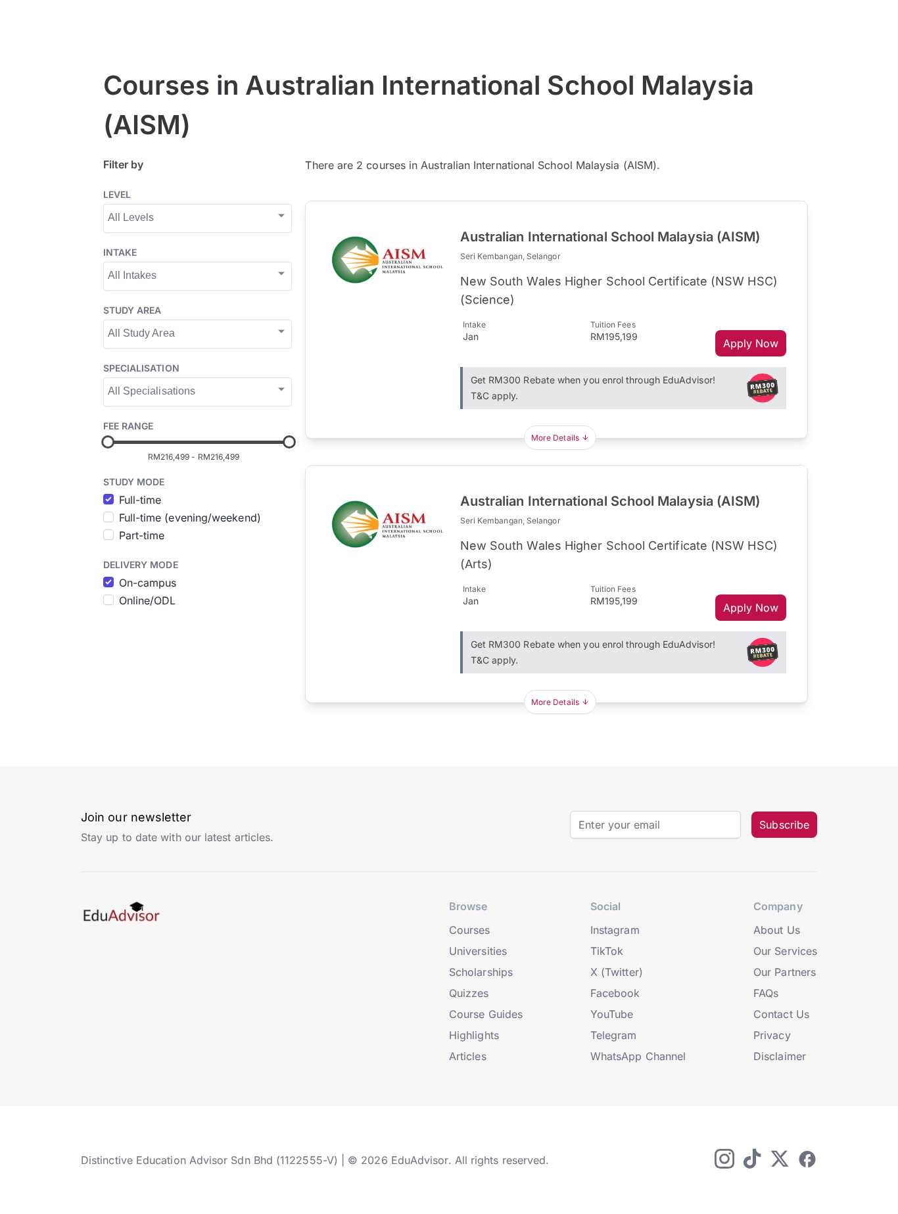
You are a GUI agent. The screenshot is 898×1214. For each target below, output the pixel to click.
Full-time (140, 499)
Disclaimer (779, 1056)
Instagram (615, 929)
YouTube (612, 1014)
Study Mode (134, 481)
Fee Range (128, 425)
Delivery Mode (140, 564)
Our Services (785, 951)
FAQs (765, 993)
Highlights (474, 1035)
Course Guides (486, 1014)
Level (117, 194)
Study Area (132, 310)
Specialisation (141, 368)
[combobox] (198, 218)
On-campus (148, 582)
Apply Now (751, 343)
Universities (478, 951)
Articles (467, 1056)
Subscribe (784, 824)
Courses (469, 929)
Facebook (615, 993)
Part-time (142, 535)
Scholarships (481, 972)
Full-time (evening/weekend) (190, 517)
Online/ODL (147, 600)
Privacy (772, 1035)
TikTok (606, 951)
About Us (776, 929)
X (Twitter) (616, 972)
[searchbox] (196, 217)
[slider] (107, 442)
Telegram (613, 1035)
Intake (120, 252)
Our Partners (784, 972)
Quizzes (469, 993)
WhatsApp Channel (638, 1056)
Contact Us (781, 1014)
